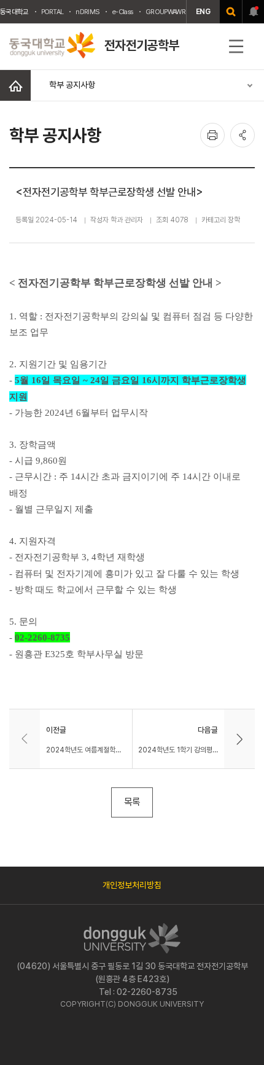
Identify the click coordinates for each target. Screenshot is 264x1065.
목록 (132, 802)
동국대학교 (14, 11)
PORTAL (52, 11)
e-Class (122, 11)
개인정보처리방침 (132, 885)
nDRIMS (87, 11)
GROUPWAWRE (167, 11)
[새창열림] (231, 11)
